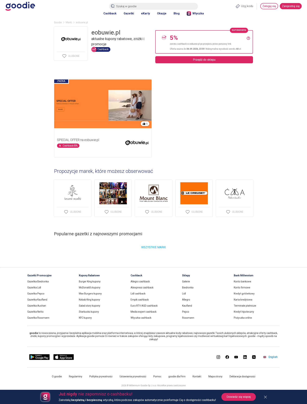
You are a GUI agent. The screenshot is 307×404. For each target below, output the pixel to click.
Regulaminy (75, 376)
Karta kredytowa (243, 299)
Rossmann (188, 317)
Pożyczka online (243, 317)
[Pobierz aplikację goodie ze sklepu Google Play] (39, 359)
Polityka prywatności (100, 376)
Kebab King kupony (89, 299)
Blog (177, 13)
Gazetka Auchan (36, 305)
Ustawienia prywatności (133, 376)
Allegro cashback (140, 281)
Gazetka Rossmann (38, 317)
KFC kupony (85, 317)
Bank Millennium (243, 275)
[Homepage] (20, 6)
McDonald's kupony (89, 287)
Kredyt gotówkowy (244, 293)
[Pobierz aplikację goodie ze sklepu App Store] (64, 359)
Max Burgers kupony (90, 293)
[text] (208, 42)
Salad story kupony (89, 305)
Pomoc (157, 376)
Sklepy (186, 275)
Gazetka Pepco (35, 293)
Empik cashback (140, 299)
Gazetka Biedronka (38, 281)
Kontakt (197, 376)
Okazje (161, 13)
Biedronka (187, 287)
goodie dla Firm (176, 376)
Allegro (186, 299)
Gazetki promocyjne (39, 275)
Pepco (185, 311)
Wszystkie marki (153, 247)
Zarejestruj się (291, 6)
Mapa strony (215, 376)
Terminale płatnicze (245, 305)
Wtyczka (198, 13)
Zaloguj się (269, 6)
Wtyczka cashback (141, 317)
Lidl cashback (138, 293)
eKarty (145, 13)
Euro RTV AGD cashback (144, 305)
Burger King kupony (90, 281)
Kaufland (187, 305)
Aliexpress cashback (142, 287)
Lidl (184, 293)
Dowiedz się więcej (239, 396)
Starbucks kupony (89, 311)
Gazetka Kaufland (37, 299)
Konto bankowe (242, 281)
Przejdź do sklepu (204, 59)
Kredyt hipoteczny (244, 311)
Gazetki (129, 13)
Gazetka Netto (35, 311)
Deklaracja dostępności (242, 376)
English (273, 357)
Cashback (110, 13)
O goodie (57, 376)
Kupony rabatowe (89, 275)
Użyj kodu (247, 6)
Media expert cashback (144, 311)
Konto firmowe (242, 287)
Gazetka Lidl (34, 287)
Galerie (186, 281)
